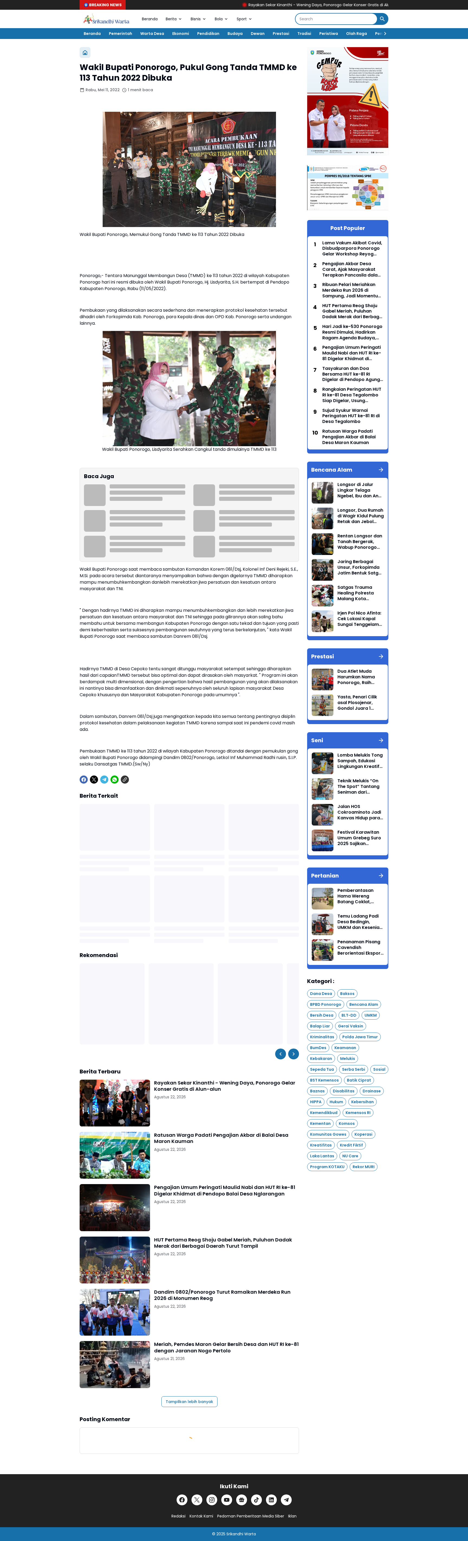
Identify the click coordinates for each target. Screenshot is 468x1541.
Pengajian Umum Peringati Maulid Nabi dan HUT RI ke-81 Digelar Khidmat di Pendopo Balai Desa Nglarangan (224, 1190)
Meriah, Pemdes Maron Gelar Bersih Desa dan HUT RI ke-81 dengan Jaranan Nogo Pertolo (226, 1347)
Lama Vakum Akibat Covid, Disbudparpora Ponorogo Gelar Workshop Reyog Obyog (352, 248)
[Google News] (241, 1499)
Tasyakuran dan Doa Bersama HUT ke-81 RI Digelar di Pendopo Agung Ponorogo (351, 374)
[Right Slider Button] (383, 33)
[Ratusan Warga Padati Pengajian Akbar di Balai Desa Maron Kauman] (115, 1155)
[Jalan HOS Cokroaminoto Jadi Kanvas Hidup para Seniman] (322, 815)
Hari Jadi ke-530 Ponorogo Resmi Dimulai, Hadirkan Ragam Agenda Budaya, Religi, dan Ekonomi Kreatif (352, 332)
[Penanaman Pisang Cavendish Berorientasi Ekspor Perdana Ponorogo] (322, 950)
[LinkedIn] (271, 1499)
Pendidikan (208, 33)
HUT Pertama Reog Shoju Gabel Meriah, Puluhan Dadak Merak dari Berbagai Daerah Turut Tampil (223, 1243)
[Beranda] (85, 52)
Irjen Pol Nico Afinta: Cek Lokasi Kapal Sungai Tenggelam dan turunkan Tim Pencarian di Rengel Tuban (359, 618)
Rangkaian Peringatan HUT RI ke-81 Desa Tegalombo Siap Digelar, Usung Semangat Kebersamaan (351, 395)
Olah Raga (356, 33)
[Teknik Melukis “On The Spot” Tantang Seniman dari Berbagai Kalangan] (322, 789)
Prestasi (281, 33)
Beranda (150, 19)
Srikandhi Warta (241, 1534)
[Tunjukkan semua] (381, 469)
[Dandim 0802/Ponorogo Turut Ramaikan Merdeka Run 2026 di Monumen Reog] (115, 1312)
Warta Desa (152, 33)
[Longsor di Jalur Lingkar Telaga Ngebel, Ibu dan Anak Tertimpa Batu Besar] (322, 493)
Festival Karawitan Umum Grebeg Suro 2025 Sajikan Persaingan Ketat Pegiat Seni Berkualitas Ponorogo (359, 838)
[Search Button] (382, 19)
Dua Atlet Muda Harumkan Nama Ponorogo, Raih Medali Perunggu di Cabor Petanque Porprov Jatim (358, 677)
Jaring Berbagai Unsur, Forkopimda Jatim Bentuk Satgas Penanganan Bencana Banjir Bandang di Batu (360, 567)
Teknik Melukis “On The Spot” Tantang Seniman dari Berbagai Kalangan (358, 786)
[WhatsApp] (114, 780)
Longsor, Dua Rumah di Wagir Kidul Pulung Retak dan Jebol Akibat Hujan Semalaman (360, 516)
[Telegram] (104, 780)
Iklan (292, 1516)
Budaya (235, 33)
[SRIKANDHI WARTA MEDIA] (107, 19)
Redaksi (178, 1516)
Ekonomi (180, 33)
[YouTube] (226, 1499)
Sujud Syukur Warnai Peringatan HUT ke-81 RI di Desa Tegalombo (351, 416)
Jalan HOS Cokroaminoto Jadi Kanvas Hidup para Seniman (359, 812)
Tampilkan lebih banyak (189, 1401)
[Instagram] (211, 1499)
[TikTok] (256, 1499)
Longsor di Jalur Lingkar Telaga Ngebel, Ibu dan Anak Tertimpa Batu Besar (360, 490)
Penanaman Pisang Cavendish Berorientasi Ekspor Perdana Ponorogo (359, 947)
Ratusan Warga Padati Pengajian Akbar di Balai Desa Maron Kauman (221, 1138)
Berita (171, 19)
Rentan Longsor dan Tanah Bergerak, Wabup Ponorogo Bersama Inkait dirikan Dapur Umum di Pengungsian (360, 541)
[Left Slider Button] (280, 1054)
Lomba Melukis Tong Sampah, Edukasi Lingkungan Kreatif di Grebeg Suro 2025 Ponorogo (360, 761)
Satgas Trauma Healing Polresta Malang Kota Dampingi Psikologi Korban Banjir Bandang (358, 593)
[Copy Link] (125, 780)
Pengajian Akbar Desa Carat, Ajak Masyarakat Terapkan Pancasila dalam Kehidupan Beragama (352, 269)
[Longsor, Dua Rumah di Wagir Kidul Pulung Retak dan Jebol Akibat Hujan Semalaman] (322, 518)
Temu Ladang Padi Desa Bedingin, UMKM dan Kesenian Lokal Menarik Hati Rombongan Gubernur (359, 922)
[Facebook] (84, 780)
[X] (94, 780)
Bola (219, 19)
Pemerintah (120, 33)
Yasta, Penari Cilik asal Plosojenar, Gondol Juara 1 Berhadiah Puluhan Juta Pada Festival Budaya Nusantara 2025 (358, 702)
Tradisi (304, 33)
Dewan (258, 33)
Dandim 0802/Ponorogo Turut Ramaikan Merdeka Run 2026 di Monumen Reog (222, 1295)
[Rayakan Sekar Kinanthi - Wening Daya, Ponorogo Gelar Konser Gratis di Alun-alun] (115, 1103)
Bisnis (196, 19)
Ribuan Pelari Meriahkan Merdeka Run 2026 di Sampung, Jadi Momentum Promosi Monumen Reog (352, 290)
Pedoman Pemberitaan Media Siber (250, 1516)
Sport (242, 19)
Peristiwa (328, 33)
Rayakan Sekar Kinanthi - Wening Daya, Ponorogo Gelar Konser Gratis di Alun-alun (262, 5)
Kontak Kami (201, 1516)
